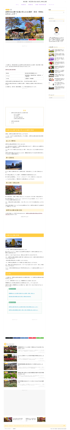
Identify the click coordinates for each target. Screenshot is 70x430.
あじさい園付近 (17, 114)
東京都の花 (30, 4)
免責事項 (14, 428)
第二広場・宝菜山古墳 (18, 117)
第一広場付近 (16, 115)
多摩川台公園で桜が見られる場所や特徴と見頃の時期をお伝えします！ (23, 306)
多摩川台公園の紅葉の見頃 (19, 118)
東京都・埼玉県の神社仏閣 (41, 4)
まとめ (12, 122)
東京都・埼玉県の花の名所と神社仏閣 (35, 1)
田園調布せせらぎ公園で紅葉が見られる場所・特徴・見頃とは (22, 293)
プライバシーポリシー (8, 428)
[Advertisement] (24, 54)
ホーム (17, 4)
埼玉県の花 (23, 4)
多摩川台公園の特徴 (15, 121)
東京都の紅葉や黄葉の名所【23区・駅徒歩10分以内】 (20, 296)
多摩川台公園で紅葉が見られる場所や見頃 (19, 112)
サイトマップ (51, 4)
